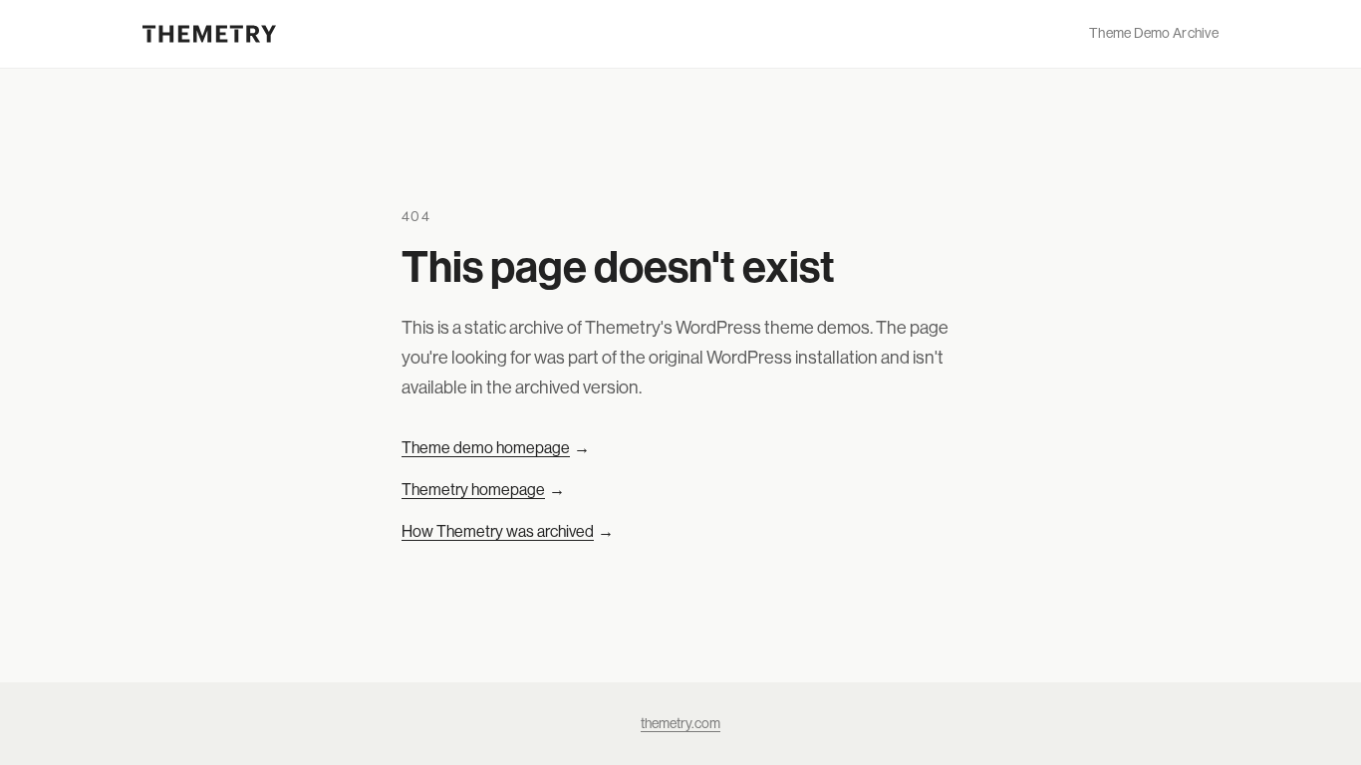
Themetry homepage (483, 489)
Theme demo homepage (496, 447)
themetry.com (680, 723)
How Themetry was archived (508, 531)
